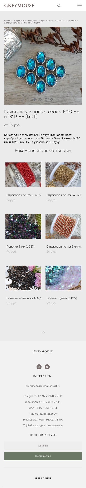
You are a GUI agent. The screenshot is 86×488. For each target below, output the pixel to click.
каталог (8, 20)
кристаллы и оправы (26, 20)
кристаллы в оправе (51, 20)
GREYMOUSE (19, 5)
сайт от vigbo (43, 478)
